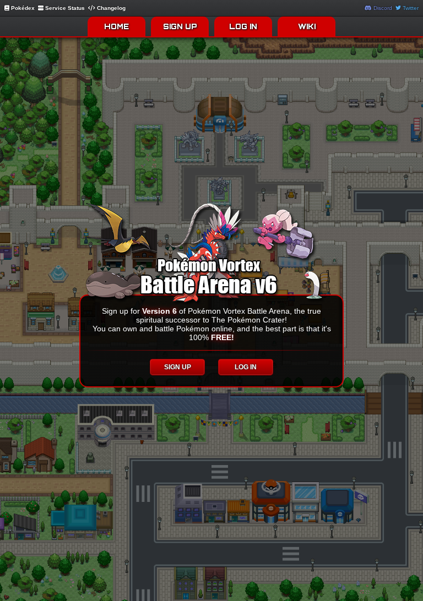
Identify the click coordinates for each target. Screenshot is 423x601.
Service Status (64, 8)
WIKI (307, 26)
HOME (116, 26)
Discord (382, 8)
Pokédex (22, 8)
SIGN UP (180, 26)
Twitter (410, 8)
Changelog (110, 8)
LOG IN (243, 26)
